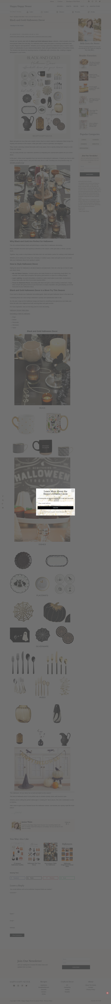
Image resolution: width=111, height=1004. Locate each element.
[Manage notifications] (107, 993)
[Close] (72, 490)
